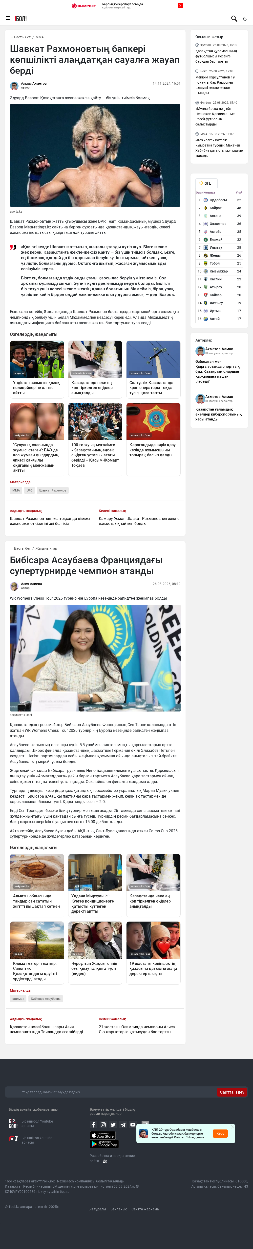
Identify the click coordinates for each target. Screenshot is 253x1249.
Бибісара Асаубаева (46, 999)
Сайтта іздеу (232, 1092)
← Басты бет (20, 37)
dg (105, 1161)
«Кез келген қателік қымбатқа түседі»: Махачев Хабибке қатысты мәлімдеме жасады (219, 148)
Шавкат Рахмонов (52, 490)
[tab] (206, 183)
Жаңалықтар (46, 548)
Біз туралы (97, 1209)
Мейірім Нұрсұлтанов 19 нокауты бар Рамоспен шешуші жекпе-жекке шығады (215, 85)
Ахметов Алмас (219, 349)
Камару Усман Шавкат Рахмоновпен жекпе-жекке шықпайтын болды (139, 521)
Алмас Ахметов (34, 83)
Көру (220, 1133)
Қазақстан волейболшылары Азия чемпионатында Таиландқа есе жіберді (46, 1029)
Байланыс (118, 1209)
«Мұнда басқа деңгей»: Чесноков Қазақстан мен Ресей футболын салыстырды (215, 116)
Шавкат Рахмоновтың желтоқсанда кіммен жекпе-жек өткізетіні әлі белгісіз (50, 521)
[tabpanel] (219, 257)
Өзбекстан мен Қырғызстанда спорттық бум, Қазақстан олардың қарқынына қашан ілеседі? (217, 371)
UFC (29, 490)
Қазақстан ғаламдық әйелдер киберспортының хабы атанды (218, 414)
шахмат (18, 999)
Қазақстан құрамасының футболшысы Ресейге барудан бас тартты (216, 56)
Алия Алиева (31, 584)
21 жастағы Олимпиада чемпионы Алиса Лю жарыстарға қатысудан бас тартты (137, 1029)
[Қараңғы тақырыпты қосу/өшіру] (245, 18)
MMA (40, 37)
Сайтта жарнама (145, 1209)
